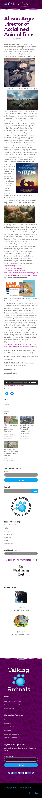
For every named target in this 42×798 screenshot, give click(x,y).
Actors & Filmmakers (11, 525)
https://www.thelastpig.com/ (13, 268)
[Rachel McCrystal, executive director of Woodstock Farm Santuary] (11, 444)
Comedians (8, 534)
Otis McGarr (21, 608)
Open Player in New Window (14, 386)
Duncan (8, 39)
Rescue (7, 720)
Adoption (7, 723)
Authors (6, 528)
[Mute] (29, 382)
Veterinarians (8, 544)
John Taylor (21, 632)
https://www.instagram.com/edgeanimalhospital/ (20, 347)
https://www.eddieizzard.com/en (21, 353)
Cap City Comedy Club (12, 701)
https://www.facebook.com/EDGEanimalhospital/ (20, 344)
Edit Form (7, 754)
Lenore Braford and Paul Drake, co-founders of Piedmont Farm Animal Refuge (26, 429)
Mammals (8, 731)
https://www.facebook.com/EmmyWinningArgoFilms (21, 273)
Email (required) (10, 756)
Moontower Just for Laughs (14, 705)
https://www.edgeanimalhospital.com (17, 342)
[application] (21, 382)
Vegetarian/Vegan (11, 727)
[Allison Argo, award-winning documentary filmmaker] (11, 420)
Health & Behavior (11, 738)
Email (6, 471)
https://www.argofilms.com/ (14, 266)
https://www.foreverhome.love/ (14, 270)
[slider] (34, 382)
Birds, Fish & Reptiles (11, 734)
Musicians (7, 540)
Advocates (7, 531)
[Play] (7, 382)
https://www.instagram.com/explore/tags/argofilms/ (21, 275)
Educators (7, 537)
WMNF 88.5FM (9, 708)
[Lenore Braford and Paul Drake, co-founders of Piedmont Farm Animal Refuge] (27, 420)
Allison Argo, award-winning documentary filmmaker (10, 428)
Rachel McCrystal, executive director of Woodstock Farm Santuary (11, 452)
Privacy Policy (33, 793)
